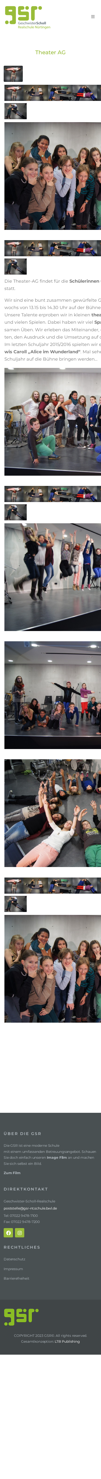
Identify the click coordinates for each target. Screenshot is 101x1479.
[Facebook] (8, 1232)
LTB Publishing (67, 1341)
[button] (92, 16)
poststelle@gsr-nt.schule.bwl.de (30, 1208)
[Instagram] (19, 1232)
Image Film (57, 1157)
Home (71, 37)
